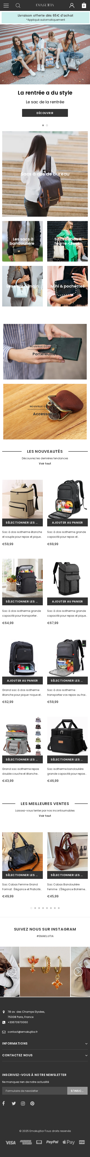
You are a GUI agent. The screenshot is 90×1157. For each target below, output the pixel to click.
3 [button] (39, 908)
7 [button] (55, 908)
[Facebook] (5, 1103)
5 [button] (47, 908)
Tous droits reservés (58, 1131)
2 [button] (47, 125)
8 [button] (59, 908)
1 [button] (43, 125)
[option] (45, 17)
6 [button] (51, 908)
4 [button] (43, 908)
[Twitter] (15, 1103)
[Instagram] (24, 1103)
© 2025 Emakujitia (31, 1131)
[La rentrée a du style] (45, 54)
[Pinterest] (33, 1103)
